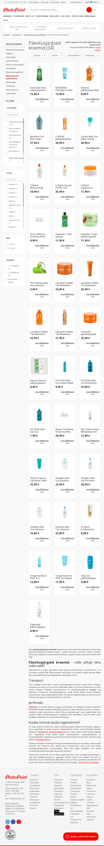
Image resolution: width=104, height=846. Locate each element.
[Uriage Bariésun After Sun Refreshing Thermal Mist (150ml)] (39, 561)
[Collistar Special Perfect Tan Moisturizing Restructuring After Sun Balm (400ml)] (64, 171)
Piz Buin (13, 197)
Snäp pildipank (92, 805)
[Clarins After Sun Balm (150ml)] (90, 122)
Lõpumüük (58, 794)
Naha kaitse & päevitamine (35, 34)
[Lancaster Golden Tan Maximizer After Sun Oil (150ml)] (64, 317)
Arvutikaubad (35, 785)
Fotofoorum (91, 791)
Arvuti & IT (30, 16)
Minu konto (76, 2)
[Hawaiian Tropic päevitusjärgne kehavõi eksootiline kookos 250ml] (90, 219)
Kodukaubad (34, 791)
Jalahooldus (11, 57)
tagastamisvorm (43, 739)
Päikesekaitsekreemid (16, 123)
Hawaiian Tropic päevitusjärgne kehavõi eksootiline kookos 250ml (89, 235)
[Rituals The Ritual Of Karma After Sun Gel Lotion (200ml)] (64, 415)
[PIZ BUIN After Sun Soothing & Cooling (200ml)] (90, 366)
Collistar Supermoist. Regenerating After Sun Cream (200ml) (89, 186)
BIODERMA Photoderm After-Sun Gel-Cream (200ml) (64, 89)
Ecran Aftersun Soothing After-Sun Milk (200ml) (38, 235)
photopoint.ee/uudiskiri (89, 762)
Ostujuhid (90, 811)
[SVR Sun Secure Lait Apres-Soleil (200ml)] (39, 463)
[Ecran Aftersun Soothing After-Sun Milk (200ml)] (39, 219)
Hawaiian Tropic (14, 206)
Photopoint (15, 10)
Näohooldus (11, 82)
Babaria (12, 227)
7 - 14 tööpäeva (13, 274)
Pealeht (6, 34)
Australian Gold (14, 221)
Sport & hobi (77, 16)
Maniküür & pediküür (14, 72)
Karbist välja (91, 785)
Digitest (89, 788)
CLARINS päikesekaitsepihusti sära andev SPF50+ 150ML (64, 137)
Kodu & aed (54, 16)
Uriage (12, 212)
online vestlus (98, 48)
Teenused (44, 2)
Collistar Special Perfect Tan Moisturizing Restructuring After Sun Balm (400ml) (63, 186)
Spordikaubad (35, 803)
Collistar (13, 193)
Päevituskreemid (15, 136)
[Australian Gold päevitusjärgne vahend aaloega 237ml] (39, 73)
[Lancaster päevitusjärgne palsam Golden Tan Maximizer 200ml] (90, 317)
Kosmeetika (11, 68)
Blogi (63, 2)
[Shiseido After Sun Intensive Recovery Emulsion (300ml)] (64, 512)
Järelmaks (33, 707)
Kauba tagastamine (59, 812)
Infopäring (58, 783)
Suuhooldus (11, 93)
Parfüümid (10, 86)
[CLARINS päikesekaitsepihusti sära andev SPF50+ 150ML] (64, 122)
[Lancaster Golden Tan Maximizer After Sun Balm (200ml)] (64, 268)
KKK (88, 808)
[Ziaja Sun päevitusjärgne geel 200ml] (90, 561)
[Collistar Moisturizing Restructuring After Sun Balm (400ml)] (39, 171)
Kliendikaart (58, 791)
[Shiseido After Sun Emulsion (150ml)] (64, 463)
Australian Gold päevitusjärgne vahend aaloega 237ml (38, 89)
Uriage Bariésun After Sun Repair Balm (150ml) (63, 577)
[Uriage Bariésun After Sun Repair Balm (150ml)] (64, 561)
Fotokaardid (74, 791)
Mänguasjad (89, 16)
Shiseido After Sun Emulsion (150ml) (62, 479)
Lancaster (13, 184)
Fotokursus (91, 794)
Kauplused (54, 2)
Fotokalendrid (75, 788)
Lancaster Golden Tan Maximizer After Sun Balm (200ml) (64, 284)
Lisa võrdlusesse (42, 99)
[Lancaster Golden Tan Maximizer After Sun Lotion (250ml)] (90, 268)
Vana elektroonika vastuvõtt (91, 817)
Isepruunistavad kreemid (14, 129)
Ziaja (11, 216)
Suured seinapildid (77, 800)
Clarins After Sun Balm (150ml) (89, 137)
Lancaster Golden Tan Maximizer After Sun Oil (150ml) (64, 333)
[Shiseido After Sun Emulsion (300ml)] (90, 463)
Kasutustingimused (61, 803)
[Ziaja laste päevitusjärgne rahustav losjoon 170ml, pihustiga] (39, 610)
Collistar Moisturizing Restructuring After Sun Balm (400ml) (37, 186)
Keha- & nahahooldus (15, 64)
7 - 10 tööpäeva (13, 267)
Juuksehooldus (12, 61)
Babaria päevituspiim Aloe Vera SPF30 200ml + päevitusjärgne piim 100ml (90, 89)
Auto (5, 20)
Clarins (12, 201)
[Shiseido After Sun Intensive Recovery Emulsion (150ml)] (39, 512)
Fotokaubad (18, 16)
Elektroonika (42, 16)
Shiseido (13, 188)
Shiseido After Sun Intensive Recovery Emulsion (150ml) (38, 528)
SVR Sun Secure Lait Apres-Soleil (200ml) (38, 479)
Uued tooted (59, 808)
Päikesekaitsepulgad (16, 159)
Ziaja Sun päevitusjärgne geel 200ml (88, 577)
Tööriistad (33, 797)
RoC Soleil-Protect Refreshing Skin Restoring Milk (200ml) (90, 430)
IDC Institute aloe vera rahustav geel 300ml (39, 284)
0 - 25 (11, 244)
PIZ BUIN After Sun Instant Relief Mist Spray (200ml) (64, 381)
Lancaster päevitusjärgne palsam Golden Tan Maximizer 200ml (88, 333)
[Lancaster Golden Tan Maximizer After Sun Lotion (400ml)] (39, 317)
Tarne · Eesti (91, 2)
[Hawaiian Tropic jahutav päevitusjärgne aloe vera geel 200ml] (64, 219)
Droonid (33, 808)
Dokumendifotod (76, 811)
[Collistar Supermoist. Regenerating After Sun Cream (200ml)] (90, 171)
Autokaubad (34, 794)
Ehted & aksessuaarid (15, 50)
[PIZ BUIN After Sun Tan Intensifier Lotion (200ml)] (39, 415)
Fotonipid (90, 803)
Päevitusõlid (14, 151)
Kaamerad (7, 16)
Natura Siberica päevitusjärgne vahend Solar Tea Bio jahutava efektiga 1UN (39, 381)
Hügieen (9, 53)
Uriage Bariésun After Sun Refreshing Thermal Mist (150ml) (38, 577)
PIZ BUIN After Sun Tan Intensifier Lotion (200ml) (39, 430)
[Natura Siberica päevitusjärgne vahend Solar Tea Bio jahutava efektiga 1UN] (39, 366)
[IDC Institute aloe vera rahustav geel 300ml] (39, 268)
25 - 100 (11, 248)
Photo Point (17, 777)
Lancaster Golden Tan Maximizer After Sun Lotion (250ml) (90, 284)
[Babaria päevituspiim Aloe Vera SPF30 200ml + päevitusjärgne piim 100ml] (90, 73)
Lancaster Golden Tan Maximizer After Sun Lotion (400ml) (39, 333)
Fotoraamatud (75, 785)
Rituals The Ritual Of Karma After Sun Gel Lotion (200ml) (64, 430)
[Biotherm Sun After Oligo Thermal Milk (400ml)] (39, 122)
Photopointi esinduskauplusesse (52, 732)
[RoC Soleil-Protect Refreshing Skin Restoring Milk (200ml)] (90, 415)
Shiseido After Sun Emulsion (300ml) (88, 479)
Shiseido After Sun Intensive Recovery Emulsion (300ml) (64, 528)
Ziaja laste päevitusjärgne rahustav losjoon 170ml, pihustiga (38, 625)
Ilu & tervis (65, 16)
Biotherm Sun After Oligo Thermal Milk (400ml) (37, 137)
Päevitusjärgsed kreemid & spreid (14, 144)
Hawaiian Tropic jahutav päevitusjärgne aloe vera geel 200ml (63, 235)
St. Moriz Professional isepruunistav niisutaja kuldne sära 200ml (89, 528)
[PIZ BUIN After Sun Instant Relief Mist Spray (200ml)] (64, 366)
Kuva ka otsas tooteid (12, 280)
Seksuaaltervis (12, 90)
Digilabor (73, 803)
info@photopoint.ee (17, 799)
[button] (39, 55)
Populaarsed (59, 805)
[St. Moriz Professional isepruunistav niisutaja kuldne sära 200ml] (90, 512)
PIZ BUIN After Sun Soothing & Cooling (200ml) (89, 381)
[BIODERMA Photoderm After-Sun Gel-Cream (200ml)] (64, 73)
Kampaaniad (34, 2)
